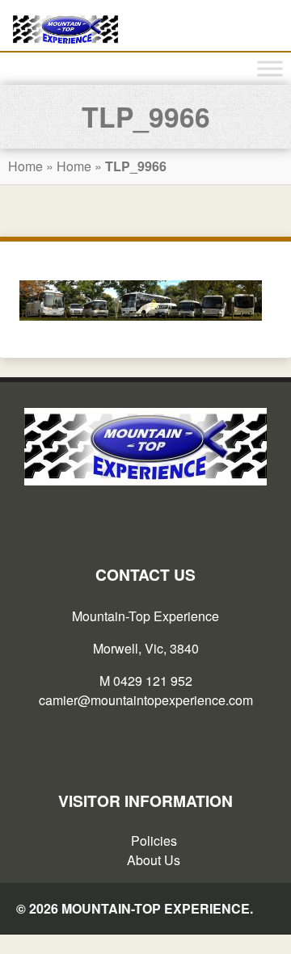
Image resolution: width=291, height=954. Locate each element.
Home (25, 166)
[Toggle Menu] (270, 69)
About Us (153, 860)
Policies (154, 840)
